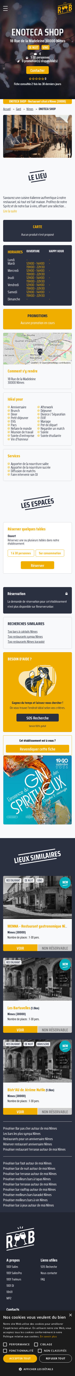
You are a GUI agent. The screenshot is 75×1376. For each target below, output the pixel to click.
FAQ (43, 1279)
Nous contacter (49, 1273)
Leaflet (34, 362)
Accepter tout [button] (20, 1358)
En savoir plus (48, 1336)
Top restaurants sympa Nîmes (25, 636)
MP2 (8, 1298)
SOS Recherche (37, 718)
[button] (9, 136)
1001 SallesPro (14, 1273)
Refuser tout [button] (55, 1358)
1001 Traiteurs (13, 1279)
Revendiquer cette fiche (37, 749)
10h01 (9, 1292)
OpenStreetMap (50, 362)
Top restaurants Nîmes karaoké (26, 641)
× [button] (70, 1315)
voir (20, 948)
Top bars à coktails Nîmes (23, 631)
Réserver (37, 565)
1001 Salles (12, 1266)
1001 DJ (10, 1285)
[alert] (37, 1343)
